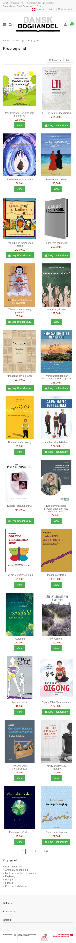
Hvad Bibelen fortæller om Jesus (20, 244)
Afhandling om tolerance (20, 376)
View (19, 125)
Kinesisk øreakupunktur (19, 506)
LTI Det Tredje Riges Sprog (56, 113)
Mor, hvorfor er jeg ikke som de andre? (19, 114)
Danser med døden (56, 179)
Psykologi (10, 876)
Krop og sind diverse (16, 886)
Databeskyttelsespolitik (13, 3)
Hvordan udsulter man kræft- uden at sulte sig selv (56, 377)
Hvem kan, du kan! (56, 309)
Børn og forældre (14, 866)
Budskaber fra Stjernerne (19, 179)
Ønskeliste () (66, 9)
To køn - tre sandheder (56, 243)
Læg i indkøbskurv (58, 125)
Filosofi (9, 883)
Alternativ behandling (16, 870)
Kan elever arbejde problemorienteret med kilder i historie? (56, 509)
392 (46, 851)
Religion (9, 879)
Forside (40, 6)
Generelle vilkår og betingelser (41, 3)
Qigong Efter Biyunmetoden (56, 702)
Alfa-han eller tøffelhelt (56, 442)
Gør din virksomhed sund (19, 575)
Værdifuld (19, 638)
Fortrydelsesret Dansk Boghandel (18, 6)
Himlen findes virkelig (19, 442)
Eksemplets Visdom (19, 832)
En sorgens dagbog (56, 832)
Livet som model (19, 702)
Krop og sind (10, 860)
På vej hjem (56, 638)
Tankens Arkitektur (56, 575)
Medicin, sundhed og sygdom (20, 873)
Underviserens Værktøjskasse (19, 767)
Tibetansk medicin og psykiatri (19, 311)
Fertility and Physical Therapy (56, 767)
